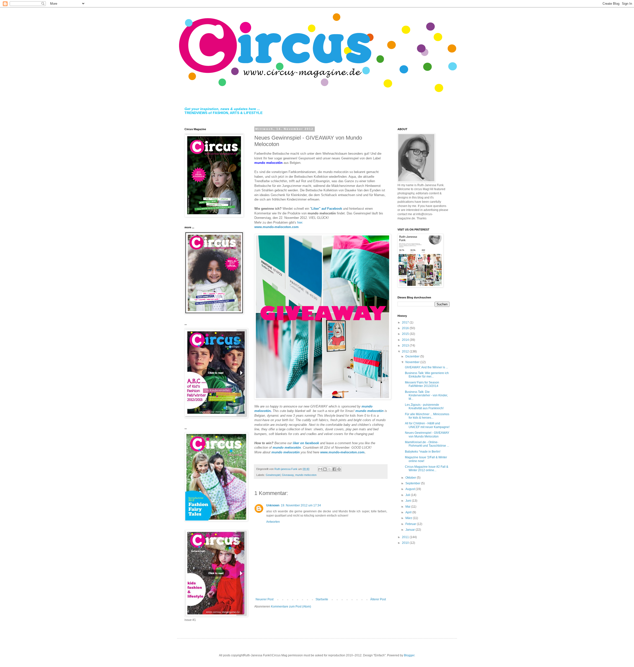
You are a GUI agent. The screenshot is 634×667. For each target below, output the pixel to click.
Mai (408, 506)
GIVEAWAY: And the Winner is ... (426, 367)
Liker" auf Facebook (326, 208)
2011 (406, 537)
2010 (406, 543)
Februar (411, 524)
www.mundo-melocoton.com (276, 227)
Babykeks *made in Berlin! (422, 451)
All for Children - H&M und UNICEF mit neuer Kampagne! (427, 425)
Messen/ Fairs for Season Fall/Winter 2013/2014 (422, 384)
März (409, 518)
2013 (406, 345)
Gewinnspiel (273, 474)
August (410, 489)
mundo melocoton (306, 474)
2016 (406, 328)
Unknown (272, 505)
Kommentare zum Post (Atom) (291, 606)
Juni (408, 500)
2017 (406, 322)
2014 (406, 340)
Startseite (322, 599)
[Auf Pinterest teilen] (339, 469)
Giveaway (288, 474)
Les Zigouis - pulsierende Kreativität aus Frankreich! (424, 406)
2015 (406, 334)
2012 (406, 351)
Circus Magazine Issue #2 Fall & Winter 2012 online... (426, 468)
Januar (410, 529)
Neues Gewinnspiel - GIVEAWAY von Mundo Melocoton (427, 434)
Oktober (411, 477)
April (408, 512)
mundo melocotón (369, 411)
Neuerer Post (264, 599)
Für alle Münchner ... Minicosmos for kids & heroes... (427, 415)
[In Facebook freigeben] (334, 469)
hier (299, 222)
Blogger (409, 655)
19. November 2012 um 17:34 (301, 505)
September (413, 483)
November (412, 362)
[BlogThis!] (324, 469)
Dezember (412, 356)
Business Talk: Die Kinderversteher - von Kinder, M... (426, 395)
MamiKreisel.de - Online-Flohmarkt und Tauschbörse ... (427, 443)
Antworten (273, 521)
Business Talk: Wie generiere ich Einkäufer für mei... (427, 374)
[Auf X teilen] (329, 469)
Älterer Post (378, 599)
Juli (408, 495)
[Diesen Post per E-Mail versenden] (320, 469)
